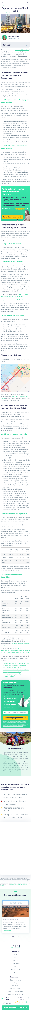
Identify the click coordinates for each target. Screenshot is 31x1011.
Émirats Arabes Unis (17, 903)
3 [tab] (16, 936)
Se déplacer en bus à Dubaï (12, 674)
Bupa (15, 973)
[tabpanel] (15, 916)
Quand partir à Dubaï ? (10, 920)
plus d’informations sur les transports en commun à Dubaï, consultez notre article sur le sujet (15, 651)
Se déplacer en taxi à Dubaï (12, 668)
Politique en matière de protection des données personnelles (13, 726)
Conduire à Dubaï (9, 676)
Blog (15, 983)
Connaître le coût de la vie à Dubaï (14, 666)
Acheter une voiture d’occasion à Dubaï (16, 670)
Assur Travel (16, 963)
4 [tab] (18, 936)
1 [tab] (13, 936)
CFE (15, 967)
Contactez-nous (15, 988)
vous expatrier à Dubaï (22, 50)
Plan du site (15, 986)
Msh (15, 957)
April (15, 954)
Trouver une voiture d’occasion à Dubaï (16, 663)
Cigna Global (15, 970)
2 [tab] (14, 936)
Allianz (15, 960)
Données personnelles (15, 994)
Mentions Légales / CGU (15, 991)
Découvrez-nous (15, 980)
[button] (12, 217)
